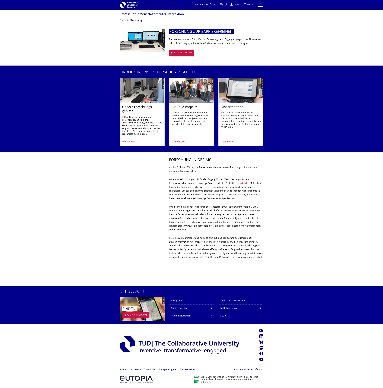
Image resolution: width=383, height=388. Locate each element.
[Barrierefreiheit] (226, 4)
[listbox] (191, 112)
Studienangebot (179, 308)
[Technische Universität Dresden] (128, 5)
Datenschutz (150, 370)
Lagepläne (176, 301)
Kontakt (124, 370)
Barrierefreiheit (188, 370)
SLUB (223, 316)
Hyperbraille (242, 183)
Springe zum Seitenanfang (247, 370)
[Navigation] (260, 5)
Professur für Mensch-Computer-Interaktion (152, 14)
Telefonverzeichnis (180, 316)
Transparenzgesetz (168, 370)
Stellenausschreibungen (232, 301)
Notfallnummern (229, 308)
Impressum (136, 370)
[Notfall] (221, 4)
